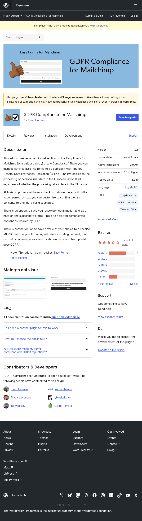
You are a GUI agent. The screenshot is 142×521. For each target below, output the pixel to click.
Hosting (8, 444)
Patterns (43, 450)
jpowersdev (18, 405)
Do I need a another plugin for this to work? (31, 328)
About (7, 431)
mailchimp (132, 202)
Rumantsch (19, 495)
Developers (80, 444)
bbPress (10, 473)
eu (136, 195)
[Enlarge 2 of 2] (86, 280)
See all (134, 283)
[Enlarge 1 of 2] (41, 280)
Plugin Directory (12, 15)
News (7, 438)
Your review (105, 283)
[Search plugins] (40, 37)
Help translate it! (99, 25)
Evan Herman (36, 120)
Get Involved (115, 431)
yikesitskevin (63, 397)
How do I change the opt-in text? (25, 339)
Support (133, 135)
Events (111, 438)
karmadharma (63, 389)
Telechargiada (127, 117)
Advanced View (108, 219)
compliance (126, 195)
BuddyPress (12, 479)
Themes (43, 438)
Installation (50, 135)
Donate (113, 444)
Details (11, 135)
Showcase (44, 431)
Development (73, 135)
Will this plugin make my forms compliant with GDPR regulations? (25, 350)
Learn (76, 431)
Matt (8, 467)
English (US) (132, 187)
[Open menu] (136, 5)
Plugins (42, 444)
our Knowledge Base (65, 317)
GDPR (121, 202)
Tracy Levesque (21, 397)
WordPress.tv (83, 450)
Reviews (29, 135)
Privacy (8, 450)
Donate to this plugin (111, 350)
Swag (112, 450)
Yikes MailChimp (128, 209)
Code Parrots (63, 405)
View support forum (110, 317)
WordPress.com (15, 461)
